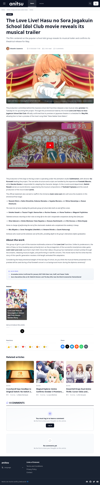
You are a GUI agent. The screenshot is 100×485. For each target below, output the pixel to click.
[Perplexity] (18, 331)
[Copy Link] (86, 347)
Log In (50, 425)
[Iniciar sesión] (95, 3)
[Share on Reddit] (77, 347)
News (32, 3)
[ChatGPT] (8, 331)
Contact (29, 472)
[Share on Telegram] (72, 347)
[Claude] (13, 331)
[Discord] (87, 482)
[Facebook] (90, 482)
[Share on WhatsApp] (81, 347)
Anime (41, 3)
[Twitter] (94, 482)
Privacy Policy (32, 469)
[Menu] (4, 3)
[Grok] (22, 331)
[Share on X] (67, 347)
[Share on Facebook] (63, 347)
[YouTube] (97, 482)
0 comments (60, 48)
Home (3, 10)
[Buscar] (90, 3)
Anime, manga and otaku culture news (17, 10)
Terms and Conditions (35, 466)
